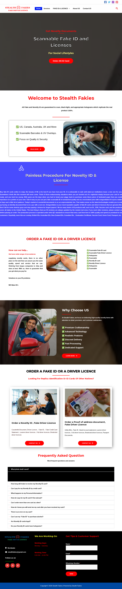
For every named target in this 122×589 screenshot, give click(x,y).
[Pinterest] (117, 2)
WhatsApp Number (73, 563)
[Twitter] (109, 2)
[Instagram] (113, 2)
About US (76, 8)
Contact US (87, 8)
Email (68, 553)
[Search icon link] (117, 8)
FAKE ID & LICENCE (60, 8)
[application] (69, 8)
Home (38, 8)
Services (47, 8)
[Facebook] (105, 2)
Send (71, 574)
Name (68, 544)
